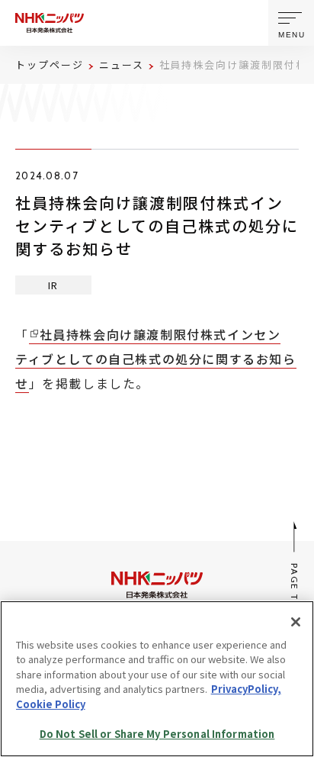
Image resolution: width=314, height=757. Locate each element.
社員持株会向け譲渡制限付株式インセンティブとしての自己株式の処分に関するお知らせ (155, 358)
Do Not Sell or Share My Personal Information (157, 733)
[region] (157, 679)
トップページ (49, 64)
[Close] (295, 622)
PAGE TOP (295, 589)
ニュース (121, 64)
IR (53, 285)
